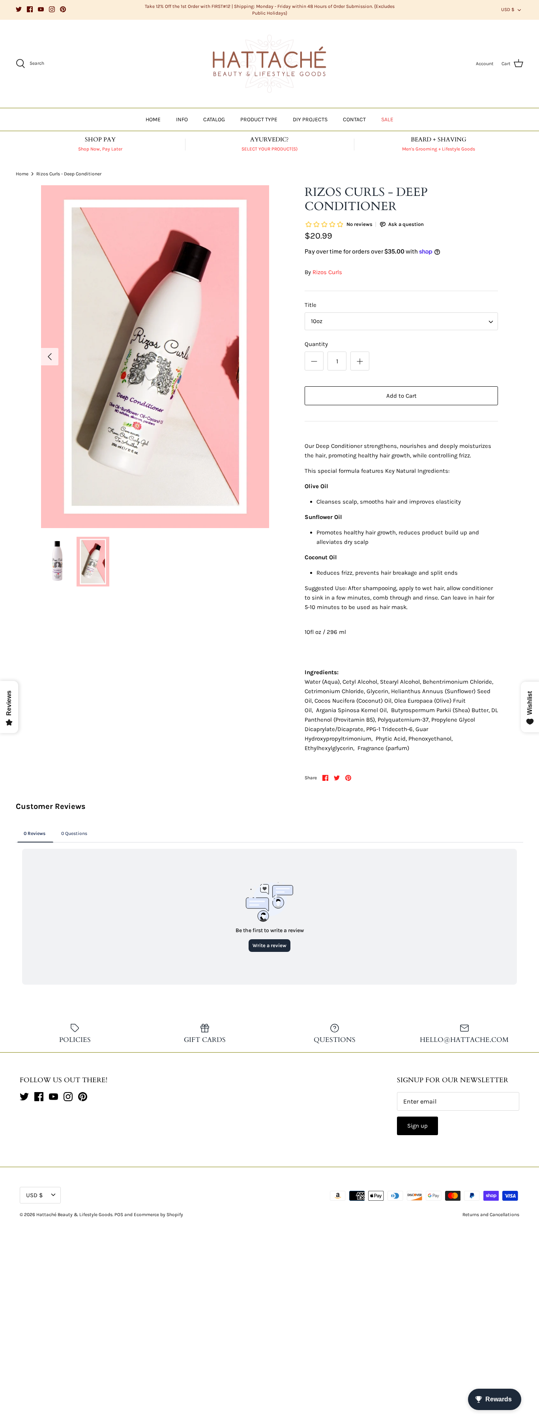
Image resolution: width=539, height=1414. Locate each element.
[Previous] (49, 356)
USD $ (508, 9)
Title (310, 304)
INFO (182, 119)
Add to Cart (401, 395)
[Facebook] (30, 9)
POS (118, 1214)
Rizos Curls (327, 272)
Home (22, 174)
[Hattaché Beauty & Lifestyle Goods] (269, 64)
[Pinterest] (63, 9)
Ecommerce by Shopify (158, 1214)
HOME (153, 119)
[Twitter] (19, 9)
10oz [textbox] (316, 321)
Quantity (316, 344)
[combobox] (401, 321)
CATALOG (214, 119)
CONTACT (354, 119)
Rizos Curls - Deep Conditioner (68, 174)
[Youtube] (41, 9)
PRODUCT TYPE (258, 119)
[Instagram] (52, 9)
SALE (387, 119)
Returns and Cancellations (490, 1214)
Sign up (417, 1125)
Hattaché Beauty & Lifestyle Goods (74, 1214)
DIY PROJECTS (310, 119)
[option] (155, 356)
